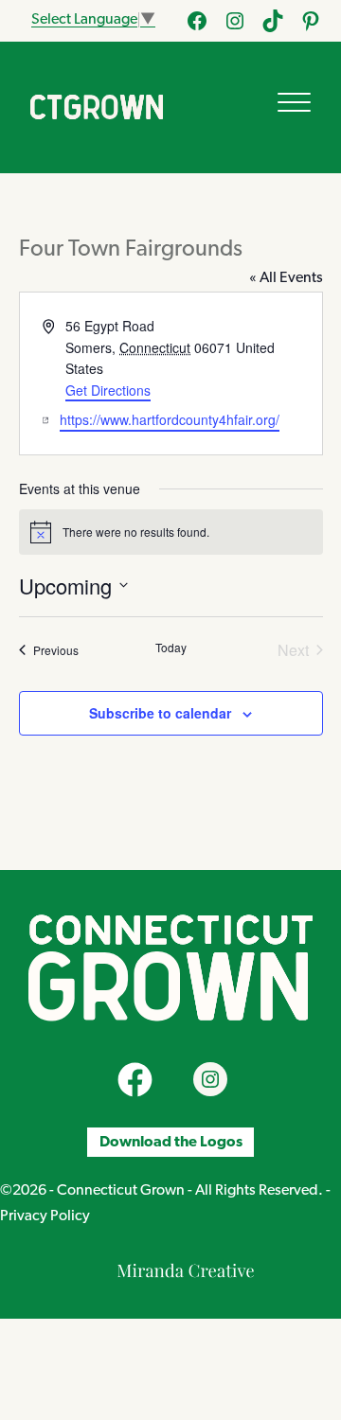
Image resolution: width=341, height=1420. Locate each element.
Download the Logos (170, 1142)
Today (171, 647)
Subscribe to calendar (160, 712)
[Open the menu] (294, 102)
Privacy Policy (45, 1216)
